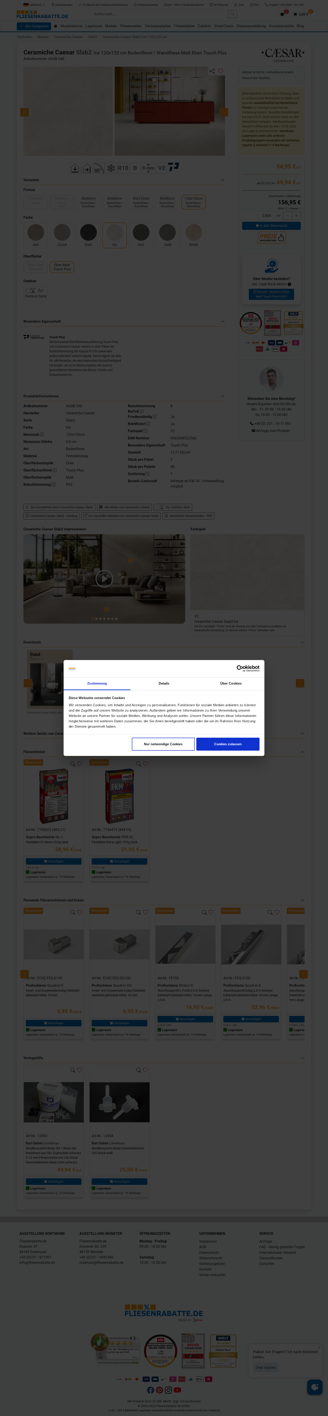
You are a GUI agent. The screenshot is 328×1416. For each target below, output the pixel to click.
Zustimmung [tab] (97, 683)
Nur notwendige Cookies (163, 744)
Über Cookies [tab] (231, 683)
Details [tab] (164, 683)
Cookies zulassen (228, 744)
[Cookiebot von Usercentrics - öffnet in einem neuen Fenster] (239, 668)
